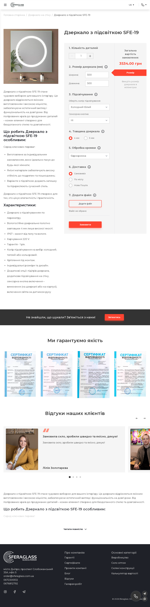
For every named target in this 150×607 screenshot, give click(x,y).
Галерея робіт (73, 584)
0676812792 (11, 583)
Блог (67, 573)
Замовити (85, 224)
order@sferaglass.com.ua (19, 576)
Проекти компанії (75, 568)
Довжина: (74, 83)
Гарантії (69, 557)
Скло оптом (118, 562)
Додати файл (85, 203)
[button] (70, 477)
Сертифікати (72, 562)
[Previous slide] (137, 418)
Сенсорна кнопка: (79, 114)
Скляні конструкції (122, 568)
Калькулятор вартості (124, 573)
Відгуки (69, 578)
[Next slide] (144, 418)
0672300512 (11, 580)
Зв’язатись (114, 317)
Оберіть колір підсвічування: (85, 101)
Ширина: (74, 75)
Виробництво (119, 557)
